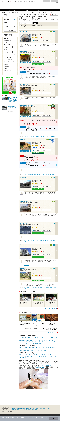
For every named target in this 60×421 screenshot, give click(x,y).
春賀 (52, 341)
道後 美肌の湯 (42, 240)
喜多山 (29, 341)
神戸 (43, 409)
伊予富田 (24, 339)
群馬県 (26, 407)
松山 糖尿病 (30, 136)
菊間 (41, 339)
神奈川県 (14, 407)
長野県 (39, 407)
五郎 (54, 341)
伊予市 (50, 340)
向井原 (53, 340)
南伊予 (40, 340)
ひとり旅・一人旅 (44, 347)
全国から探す (13, 19)
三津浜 (29, 340)
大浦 (46, 339)
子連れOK (34, 349)
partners (23, 417)
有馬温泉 (20, 408)
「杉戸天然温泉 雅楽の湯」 (46, 365)
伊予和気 (26, 340)
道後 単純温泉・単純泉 (31, 240)
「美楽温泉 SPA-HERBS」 (40, 367)
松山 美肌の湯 (26, 136)
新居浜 (28, 337)
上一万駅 (25, 241)
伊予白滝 (46, 341)
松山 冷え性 (35, 136)
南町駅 (54, 240)
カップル (30, 349)
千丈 (31, 343)
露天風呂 (29, 347)
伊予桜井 (20, 339)
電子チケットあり (24, 25)
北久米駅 (46, 136)
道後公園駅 (46, 240)
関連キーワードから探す (7, 411)
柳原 (52, 339)
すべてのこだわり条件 (10, 72)
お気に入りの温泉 (46, 1)
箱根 (17, 408)
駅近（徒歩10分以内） (41, 349)
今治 (28, 339)
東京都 (29, 407)
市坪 (34, 340)
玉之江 (48, 337)
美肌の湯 (32, 350)
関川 (23, 337)
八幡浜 (33, 343)
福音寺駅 (53, 136)
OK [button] (53, 418)
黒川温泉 (40, 408)
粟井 (54, 339)
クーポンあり (32, 25)
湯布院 (43, 408)
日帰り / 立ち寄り (9, 40)
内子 (24, 341)
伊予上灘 (38, 341)
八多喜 (49, 341)
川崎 (15, 409)
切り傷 (44, 350)
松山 (32, 340)
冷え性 (39, 347)
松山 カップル (39, 136)
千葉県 (20, 407)
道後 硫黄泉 (25, 240)
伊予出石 (42, 341)
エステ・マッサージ (49, 349)
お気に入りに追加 (47, 40)
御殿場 (29, 409)
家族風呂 (28, 350)
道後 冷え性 (29, 264)
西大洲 (24, 343)
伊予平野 (27, 343)
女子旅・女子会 (25, 349)
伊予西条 (34, 337)
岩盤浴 (6, 64)
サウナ (22, 347)
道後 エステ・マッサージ (36, 264)
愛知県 (42, 407)
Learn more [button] (16, 419)
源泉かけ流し (40, 350)
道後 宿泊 (37, 240)
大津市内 (40, 409)
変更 (14, 22)
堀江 (23, 340)
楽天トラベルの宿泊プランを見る (38, 64)
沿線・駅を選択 (10, 30)
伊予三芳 (55, 337)
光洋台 (20, 340)
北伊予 (37, 340)
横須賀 (18, 409)
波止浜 (30, 339)
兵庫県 (23, 407)
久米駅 (44, 136)
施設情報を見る (36, 40)
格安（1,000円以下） (52, 347)
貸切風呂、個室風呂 (23, 350)
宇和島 (40, 343)
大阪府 (32, 407)
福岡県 (45, 407)
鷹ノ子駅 (50, 136)
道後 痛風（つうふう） (30, 287)
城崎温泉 (24, 408)
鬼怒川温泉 (47, 408)
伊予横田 (43, 340)
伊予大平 (20, 341)
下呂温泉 (27, 408)
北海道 (35, 407)
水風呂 (20, 349)
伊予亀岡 (38, 339)
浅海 (43, 339)
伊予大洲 (20, 343)
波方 (33, 339)
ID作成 (56, 2)
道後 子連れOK (42, 287)
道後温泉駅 (50, 240)
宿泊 (20, 347)
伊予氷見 (41, 337)
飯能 (27, 409)
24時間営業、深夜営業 (10, 61)
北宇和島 (36, 343)
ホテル (25, 347)
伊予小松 (45, 337)
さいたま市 (23, 409)
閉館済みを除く (40, 25)
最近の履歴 (54, 1)
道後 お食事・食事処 (43, 264)
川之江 (20, 337)
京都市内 (36, 409)
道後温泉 (36, 408)
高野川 (35, 341)
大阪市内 (32, 409)
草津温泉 (14, 408)
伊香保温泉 (32, 408)
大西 (35, 339)
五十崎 (26, 341)
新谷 (32, 341)
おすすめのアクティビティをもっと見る (50, 308)
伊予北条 (48, 339)
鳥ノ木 (47, 340)
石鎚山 (38, 337)
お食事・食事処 (34, 347)
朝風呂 (36, 350)
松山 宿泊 (25, 174)
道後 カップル (37, 287)
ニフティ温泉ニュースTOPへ (52, 332)
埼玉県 (17, 407)
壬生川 (51, 337)
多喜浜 (25, 337)
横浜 (13, 409)
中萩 (31, 337)
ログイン (52, 2)
